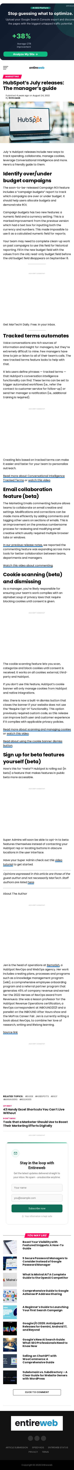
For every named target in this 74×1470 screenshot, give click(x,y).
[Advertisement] (37, 294)
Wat (6, 565)
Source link (10, 1032)
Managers (11, 1099)
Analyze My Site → (25, 54)
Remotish (53, 965)
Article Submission (17, 1447)
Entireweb (14, 97)
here (31, 882)
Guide (29, 1096)
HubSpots (42, 1096)
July (54, 1096)
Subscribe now (37, 1208)
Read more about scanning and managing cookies (37, 729)
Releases (26, 1099)
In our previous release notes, (23, 545)
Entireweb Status (58, 1447)
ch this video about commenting (31, 565)
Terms (45, 1451)
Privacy (33, 1451)
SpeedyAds (38, 1447)
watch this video (39, 480)
